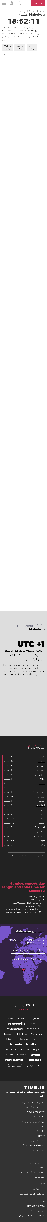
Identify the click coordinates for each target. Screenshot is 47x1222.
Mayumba (36, 1034)
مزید (5, 53)
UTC (42, 779)
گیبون (23, 1009)
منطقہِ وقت (39, 1116)
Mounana (11, 1049)
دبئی (42, 818)
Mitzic (36, 1039)
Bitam (9, 1018)
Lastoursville (33, 1029)
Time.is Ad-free (36, 1205)
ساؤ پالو (40, 774)
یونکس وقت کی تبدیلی (32, 1193)
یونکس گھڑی (38, 1189)
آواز (42, 1155)
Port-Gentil (14, 1060)
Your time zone (36, 1111)
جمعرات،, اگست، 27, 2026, (19, 27)
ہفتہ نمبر (39, 1150)
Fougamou (34, 1018)
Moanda (16, 1044)
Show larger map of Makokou (28, 950)
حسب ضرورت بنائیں (34, 1201)
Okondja (21, 1054)
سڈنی (42, 845)
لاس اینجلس (39, 757)
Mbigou (10, 1039)
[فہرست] (4, 3)
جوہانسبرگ (39, 792)
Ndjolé (36, 1049)
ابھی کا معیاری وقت (33, 1102)
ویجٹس (41, 1167)
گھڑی (42, 1126)
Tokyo (7, 48)
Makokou (21, 1034)
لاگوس (42, 783)
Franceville (16, 1023)
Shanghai (40, 827)
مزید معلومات (33, 33)
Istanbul (40, 805)
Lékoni (7, 1034)
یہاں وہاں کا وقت (34, 1107)
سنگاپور (40, 831)
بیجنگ (20, 48)
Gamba (33, 1023)
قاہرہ (41, 809)
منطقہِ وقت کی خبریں (33, 1172)
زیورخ (41, 796)
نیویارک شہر (38, 765)
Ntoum (9, 1054)
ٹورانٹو (40, 770)
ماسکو (41, 814)
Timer (41, 1135)
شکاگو (41, 761)
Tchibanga (34, 1059)
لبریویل (14, 1065)
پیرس (31, 48)
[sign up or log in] (11, 4)
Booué (20, 1018)
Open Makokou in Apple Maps (27, 959)
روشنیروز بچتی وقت (33, 1121)
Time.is (38, 3)
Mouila (31, 1044)
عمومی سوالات (37, 1210)
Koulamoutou (15, 1028)
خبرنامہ (40, 1176)
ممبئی (41, 823)
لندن (42, 787)
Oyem (35, 1054)
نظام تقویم (38, 1140)
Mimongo (24, 1039)
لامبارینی (33, 1065)
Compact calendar (34, 1145)
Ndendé (24, 1049)
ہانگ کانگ (39, 836)
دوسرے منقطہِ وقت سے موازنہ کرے (26, 855)
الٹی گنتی (39, 1131)
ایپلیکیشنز (37, 1162)
